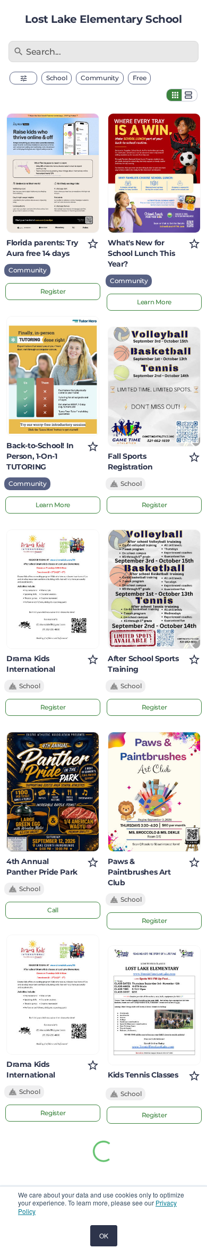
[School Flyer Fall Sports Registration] (154, 387)
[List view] (189, 95)
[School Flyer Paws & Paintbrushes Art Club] (154, 792)
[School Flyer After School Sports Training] (154, 589)
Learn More (53, 505)
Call (52, 910)
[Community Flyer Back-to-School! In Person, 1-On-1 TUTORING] (52, 376)
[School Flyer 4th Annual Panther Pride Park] (52, 792)
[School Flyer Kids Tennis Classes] (154, 1005)
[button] (23, 78)
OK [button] (103, 1235)
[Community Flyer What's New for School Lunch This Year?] (154, 173)
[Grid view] (174, 95)
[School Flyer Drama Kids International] (52, 589)
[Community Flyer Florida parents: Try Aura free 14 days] (52, 173)
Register (53, 291)
